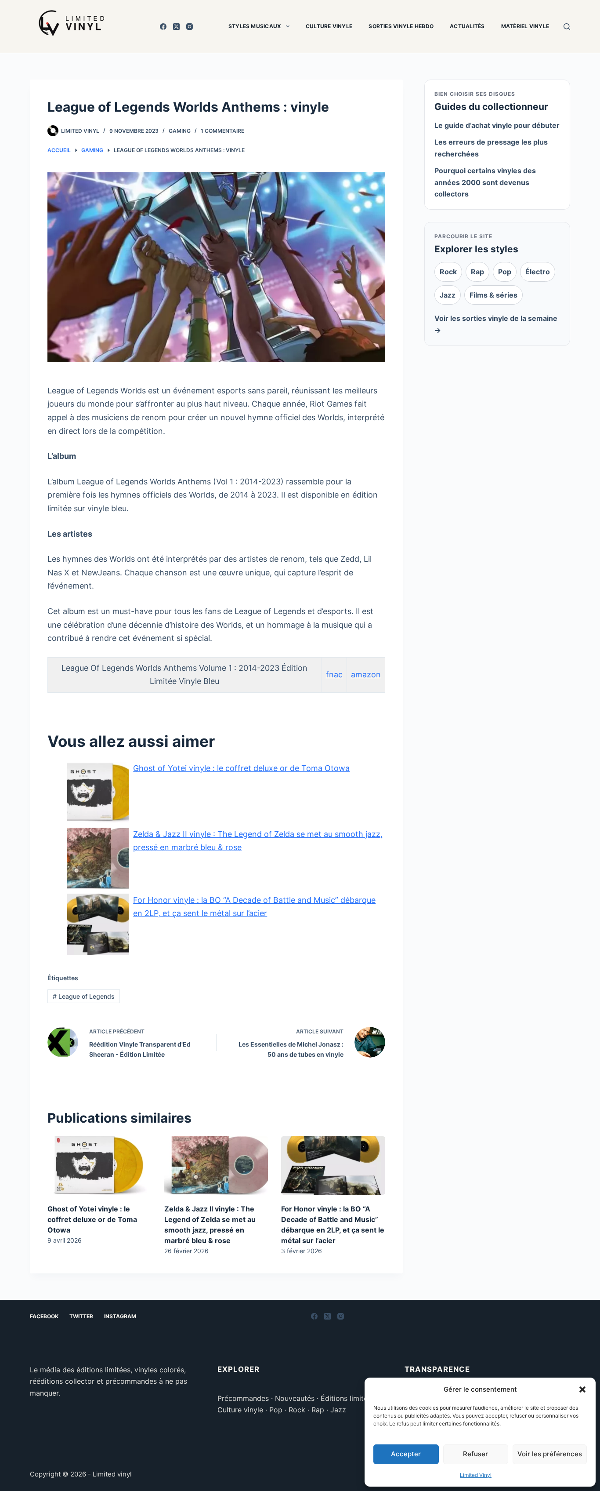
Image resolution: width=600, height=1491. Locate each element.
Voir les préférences (549, 1454)
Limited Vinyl (476, 1475)
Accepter (406, 1454)
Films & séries (493, 295)
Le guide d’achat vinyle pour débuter (497, 125)
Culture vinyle (329, 26)
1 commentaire (222, 130)
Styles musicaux (255, 26)
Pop (504, 271)
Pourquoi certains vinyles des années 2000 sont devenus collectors (485, 182)
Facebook (44, 1316)
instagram (120, 1316)
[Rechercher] (567, 26)
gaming (180, 130)
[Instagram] (189, 26)
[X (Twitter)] (176, 26)
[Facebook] (163, 26)
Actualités (467, 26)
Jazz (447, 295)
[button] (582, 1389)
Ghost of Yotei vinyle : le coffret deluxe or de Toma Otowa (92, 1219)
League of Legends (84, 996)
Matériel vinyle (525, 26)
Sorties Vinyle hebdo (401, 26)
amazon (366, 674)
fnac (334, 674)
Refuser (475, 1454)
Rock (448, 271)
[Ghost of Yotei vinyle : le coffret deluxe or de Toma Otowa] (99, 1165)
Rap (477, 271)
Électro (537, 271)
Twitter (81, 1316)
